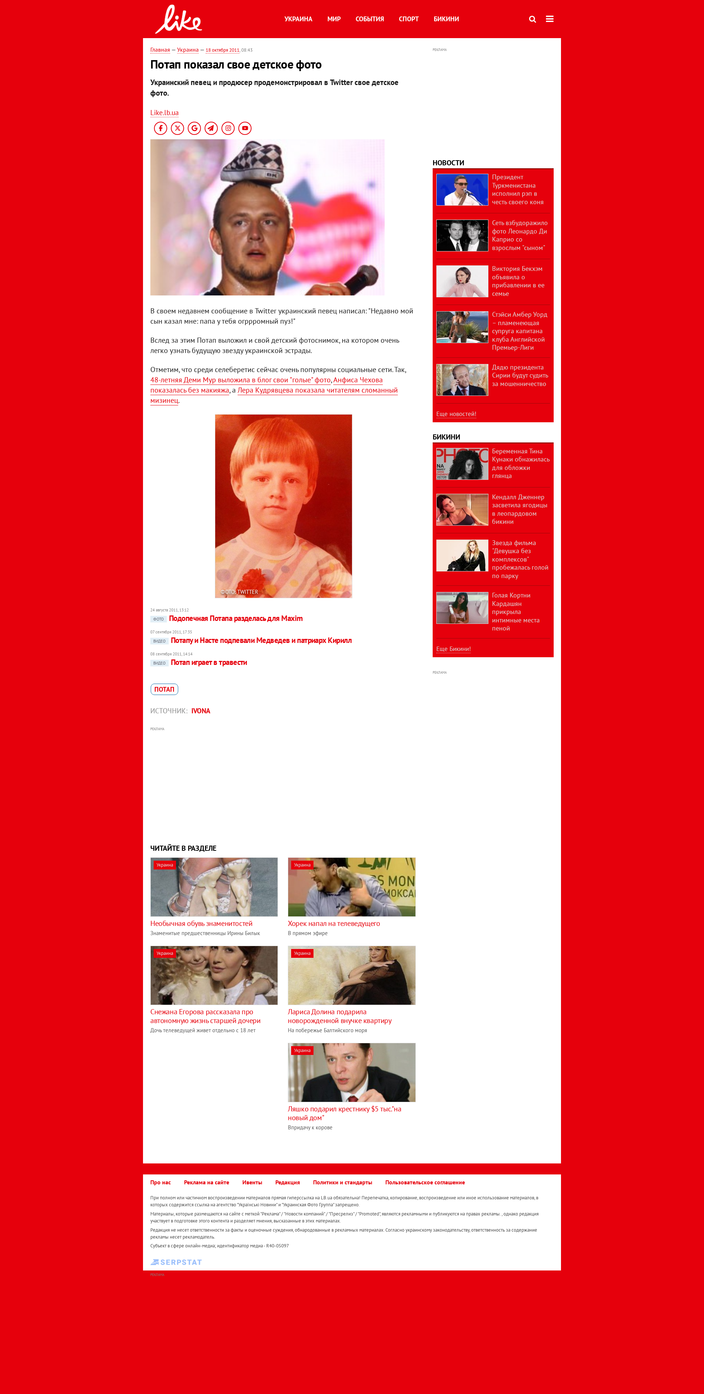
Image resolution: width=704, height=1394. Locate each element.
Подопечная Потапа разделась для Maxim (228, 618)
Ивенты (252, 1182)
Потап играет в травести (200, 662)
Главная (160, 49)
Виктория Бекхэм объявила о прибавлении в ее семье (518, 281)
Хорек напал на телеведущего (334, 923)
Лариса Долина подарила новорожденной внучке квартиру (339, 1016)
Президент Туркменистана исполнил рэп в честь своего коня (518, 189)
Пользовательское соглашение (425, 1182)
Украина (298, 19)
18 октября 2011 (222, 50)
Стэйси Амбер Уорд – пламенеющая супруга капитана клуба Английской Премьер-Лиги (519, 331)
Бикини (446, 19)
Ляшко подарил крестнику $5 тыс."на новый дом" (344, 1113)
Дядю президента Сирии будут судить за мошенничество (520, 375)
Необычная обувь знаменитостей (201, 923)
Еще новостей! (456, 414)
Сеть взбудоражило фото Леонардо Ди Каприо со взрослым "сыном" (520, 235)
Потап (164, 689)
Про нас (160, 1182)
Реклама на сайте (206, 1182)
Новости (448, 163)
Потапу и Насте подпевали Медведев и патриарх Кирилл (252, 640)
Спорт (409, 19)
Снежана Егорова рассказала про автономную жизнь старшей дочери (205, 1016)
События (370, 19)
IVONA (200, 710)
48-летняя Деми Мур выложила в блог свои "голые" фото (240, 380)
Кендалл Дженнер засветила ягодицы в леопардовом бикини (519, 509)
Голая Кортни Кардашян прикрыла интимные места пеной (516, 611)
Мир (334, 19)
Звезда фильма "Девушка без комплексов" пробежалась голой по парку (520, 559)
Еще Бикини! (453, 649)
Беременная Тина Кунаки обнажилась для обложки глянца (520, 463)
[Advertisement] (283, 784)
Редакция (287, 1182)
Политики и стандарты (342, 1182)
